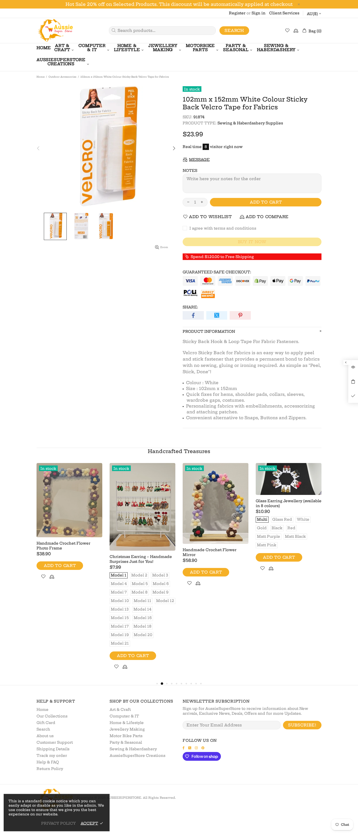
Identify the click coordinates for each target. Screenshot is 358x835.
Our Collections (52, 716)
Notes (190, 170)
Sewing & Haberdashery (133, 749)
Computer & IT (124, 716)
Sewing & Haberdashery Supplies (250, 123)
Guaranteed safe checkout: (217, 272)
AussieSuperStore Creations (137, 755)
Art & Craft (120, 709)
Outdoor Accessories (62, 76)
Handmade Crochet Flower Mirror (209, 552)
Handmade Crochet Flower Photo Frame (63, 545)
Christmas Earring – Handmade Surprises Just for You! (141, 559)
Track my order (52, 755)
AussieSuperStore (55, 31)
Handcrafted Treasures (179, 451)
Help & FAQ (48, 762)
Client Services (284, 13)
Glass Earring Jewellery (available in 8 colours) (288, 503)
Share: (190, 307)
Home (41, 76)
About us (45, 735)
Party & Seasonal (126, 742)
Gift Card (46, 722)
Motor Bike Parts (126, 735)
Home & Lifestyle (127, 722)
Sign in (258, 13)
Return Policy (50, 768)
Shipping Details (53, 749)
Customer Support (55, 742)
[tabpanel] (69, 527)
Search (234, 30)
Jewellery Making (127, 729)
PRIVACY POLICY (58, 823)
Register (237, 13)
